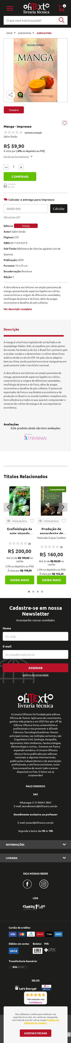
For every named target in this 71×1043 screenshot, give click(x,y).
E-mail (7, 646)
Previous (8, 507)
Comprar (20, 176)
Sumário (14, 110)
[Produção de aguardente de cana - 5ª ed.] (51, 501)
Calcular (59, 208)
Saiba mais (19, 580)
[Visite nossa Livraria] (35, 706)
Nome (7, 628)
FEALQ (26, 225)
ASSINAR (35, 668)
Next (63, 507)
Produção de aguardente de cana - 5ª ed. (51, 533)
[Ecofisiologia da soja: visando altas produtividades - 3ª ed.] (19, 501)
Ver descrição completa (18, 309)
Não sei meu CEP (12, 217)
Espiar (16, 520)
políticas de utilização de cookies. (41, 1021)
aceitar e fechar (35, 1033)
